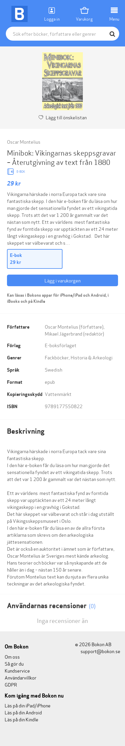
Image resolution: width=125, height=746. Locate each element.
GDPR (11, 684)
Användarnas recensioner (51, 605)
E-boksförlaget (60, 345)
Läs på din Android (23, 712)
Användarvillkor (20, 677)
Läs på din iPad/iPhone (28, 705)
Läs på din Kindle (21, 719)
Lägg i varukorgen (62, 280)
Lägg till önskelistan (66, 117)
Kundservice (17, 670)
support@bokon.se (100, 651)
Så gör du (14, 663)
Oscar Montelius (23, 141)
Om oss (12, 656)
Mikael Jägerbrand (63, 333)
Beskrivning (25, 431)
